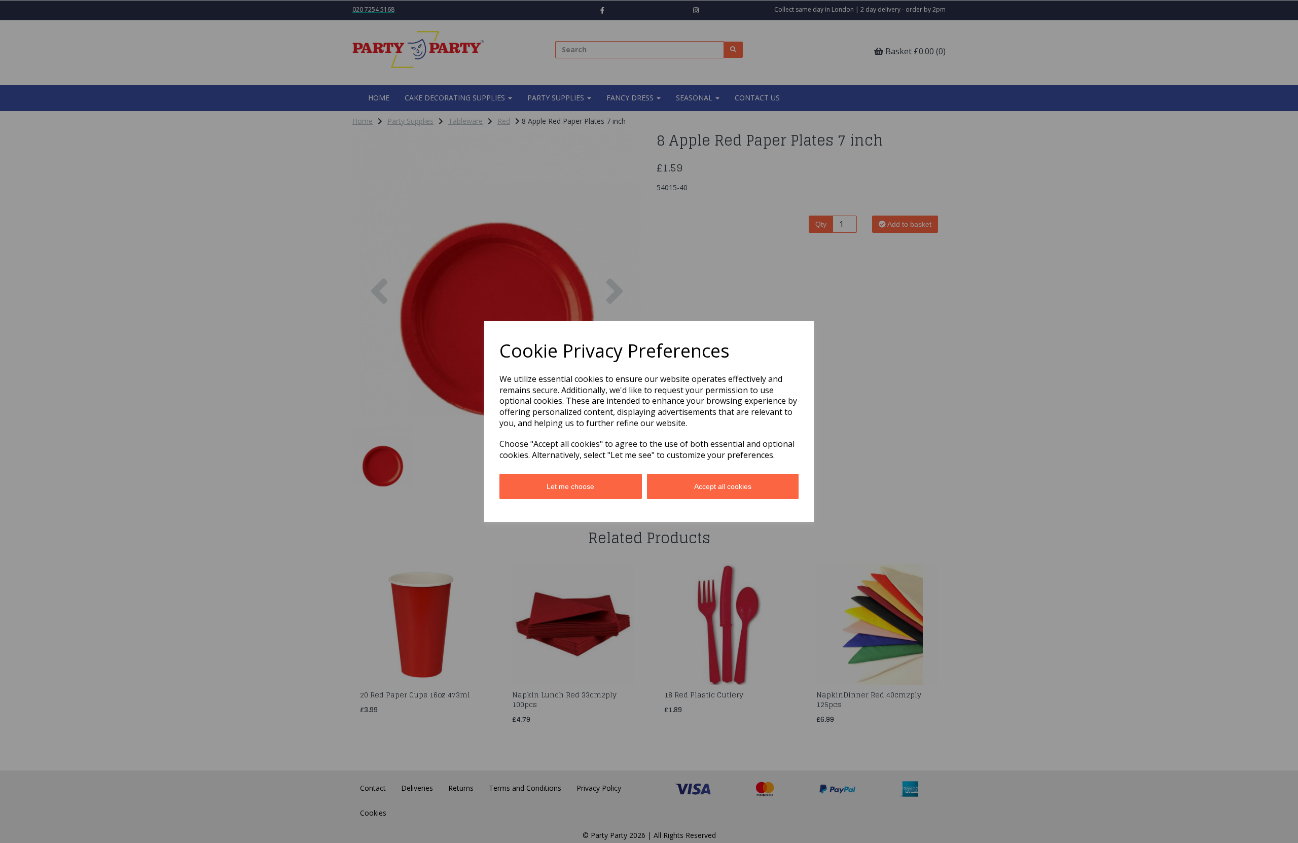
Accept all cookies (722, 486)
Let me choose (570, 486)
